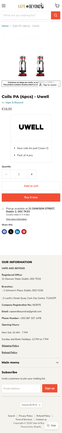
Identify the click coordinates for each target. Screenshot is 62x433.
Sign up (50, 388)
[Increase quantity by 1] (31, 174)
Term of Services (24, 419)
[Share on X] (10, 231)
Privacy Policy (26, 415)
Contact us (41, 419)
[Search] (55, 15)
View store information (16, 219)
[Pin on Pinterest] (24, 231)
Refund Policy (43, 415)
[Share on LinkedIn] (17, 231)
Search (11, 415)
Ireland (29, 404)
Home (5, 25)
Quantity (6, 166)
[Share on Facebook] (4, 231)
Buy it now (31, 197)
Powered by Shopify (31, 426)
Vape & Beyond (14, 102)
